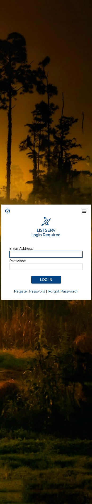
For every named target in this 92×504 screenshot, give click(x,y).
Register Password (29, 291)
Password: (17, 261)
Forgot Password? (63, 291)
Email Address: (21, 248)
